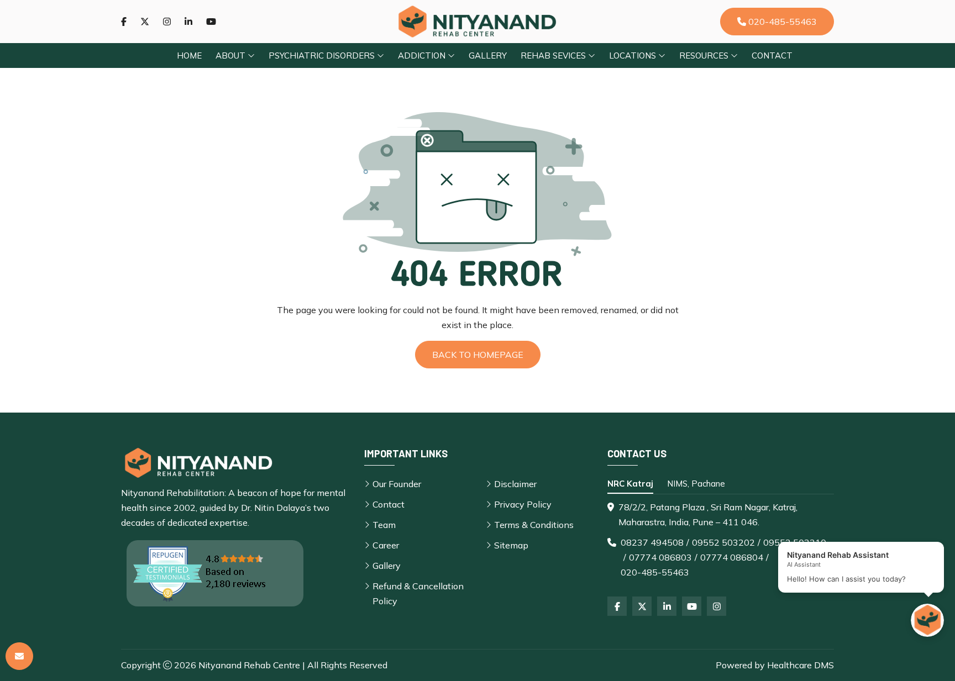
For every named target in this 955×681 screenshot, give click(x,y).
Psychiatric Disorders (323, 55)
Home (189, 55)
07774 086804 (731, 557)
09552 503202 (723, 542)
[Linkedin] (188, 21)
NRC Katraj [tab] (630, 483)
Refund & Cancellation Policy (418, 593)
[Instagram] (167, 21)
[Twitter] (144, 21)
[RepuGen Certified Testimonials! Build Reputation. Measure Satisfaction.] (215, 573)
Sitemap (511, 545)
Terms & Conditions (534, 524)
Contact (772, 55)
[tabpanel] (720, 540)
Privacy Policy (523, 504)
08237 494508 (652, 542)
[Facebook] (124, 21)
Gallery (488, 55)
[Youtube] (211, 21)
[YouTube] (691, 606)
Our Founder (396, 483)
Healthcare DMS (800, 665)
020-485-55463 (781, 21)
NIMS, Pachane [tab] (696, 483)
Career (385, 545)
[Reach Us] (19, 656)
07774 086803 (660, 557)
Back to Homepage (477, 354)
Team (384, 524)
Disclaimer (515, 483)
